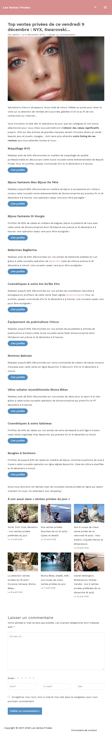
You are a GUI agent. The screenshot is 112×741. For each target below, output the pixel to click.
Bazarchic (54, 261)
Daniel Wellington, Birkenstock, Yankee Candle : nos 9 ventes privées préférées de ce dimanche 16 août (87, 584)
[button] (95, 7)
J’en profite (18, 169)
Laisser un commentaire (61, 34)
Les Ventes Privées (16, 7)
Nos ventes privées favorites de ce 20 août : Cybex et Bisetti (55, 531)
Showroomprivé (75, 295)
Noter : (12, 678)
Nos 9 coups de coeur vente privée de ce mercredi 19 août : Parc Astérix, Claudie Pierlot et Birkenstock (88, 535)
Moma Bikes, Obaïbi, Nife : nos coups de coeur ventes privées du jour (55, 580)
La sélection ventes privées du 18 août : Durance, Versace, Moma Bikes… (22, 582)
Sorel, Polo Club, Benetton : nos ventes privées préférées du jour (23, 531)
